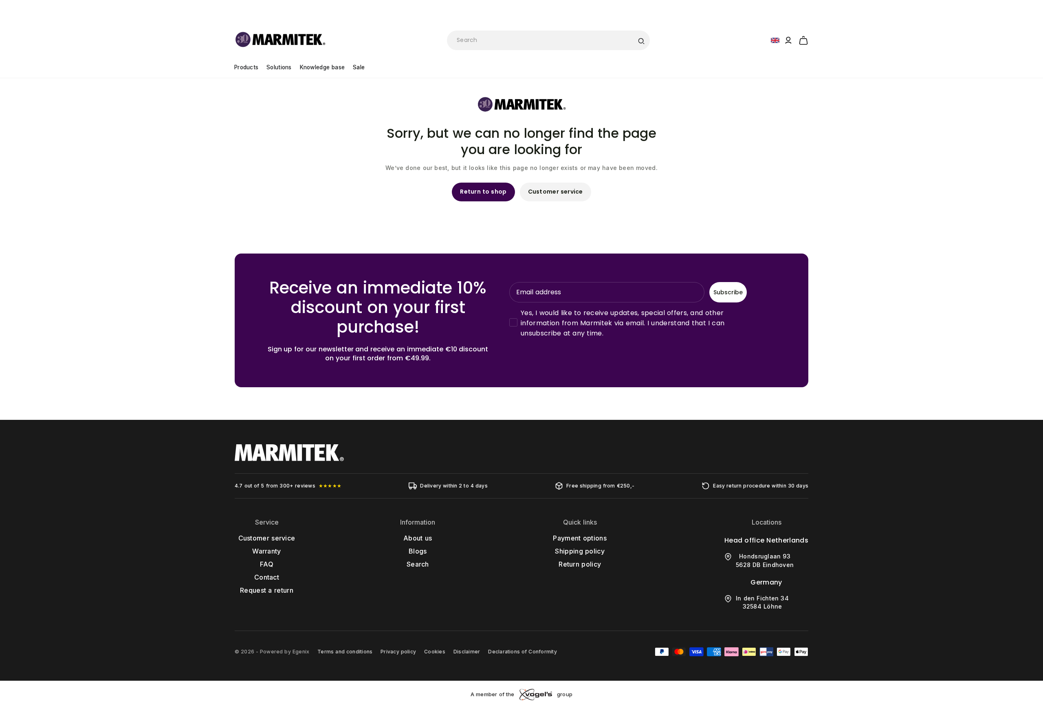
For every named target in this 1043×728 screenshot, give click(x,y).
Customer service (555, 192)
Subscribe (728, 292)
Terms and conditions (344, 652)
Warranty (266, 551)
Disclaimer (466, 652)
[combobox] (548, 40)
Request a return (266, 590)
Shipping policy (580, 551)
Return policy (580, 564)
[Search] (641, 40)
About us (417, 538)
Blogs (418, 551)
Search (418, 564)
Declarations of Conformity (522, 652)
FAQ (266, 564)
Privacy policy (398, 652)
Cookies (434, 652)
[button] (803, 39)
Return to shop (483, 192)
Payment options (580, 538)
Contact (266, 577)
